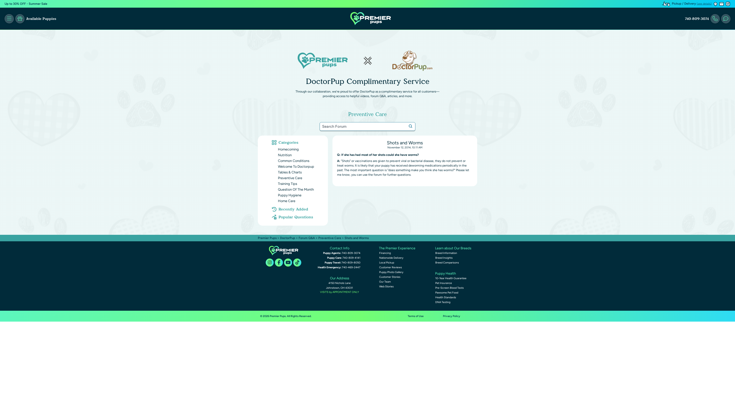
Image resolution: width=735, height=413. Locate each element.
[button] (715, 4)
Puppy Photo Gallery (391, 272)
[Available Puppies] (19, 18)
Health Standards (445, 297)
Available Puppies (41, 18)
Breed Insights (444, 257)
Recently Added (293, 209)
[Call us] (715, 18)
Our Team (385, 281)
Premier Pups (267, 238)
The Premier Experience (397, 248)
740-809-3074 (697, 18)
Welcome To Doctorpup (296, 166)
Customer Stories (389, 277)
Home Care (286, 201)
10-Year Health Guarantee (450, 278)
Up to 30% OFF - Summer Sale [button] (26, 4)
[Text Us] (725, 18)
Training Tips (287, 184)
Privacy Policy (451, 316)
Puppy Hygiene (289, 195)
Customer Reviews (390, 267)
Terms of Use (416, 316)
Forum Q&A (307, 238)
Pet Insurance (443, 283)
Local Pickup (386, 262)
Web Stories (386, 286)
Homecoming (288, 149)
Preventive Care (290, 178)
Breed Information (446, 253)
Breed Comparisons (447, 262)
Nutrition (285, 155)
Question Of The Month (296, 189)
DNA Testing (442, 302)
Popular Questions (295, 217)
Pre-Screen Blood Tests (449, 287)
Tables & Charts (290, 172)
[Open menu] (9, 18)
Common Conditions (293, 161)
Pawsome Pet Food (446, 292)
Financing (385, 253)
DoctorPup (287, 238)
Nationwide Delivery (391, 257)
